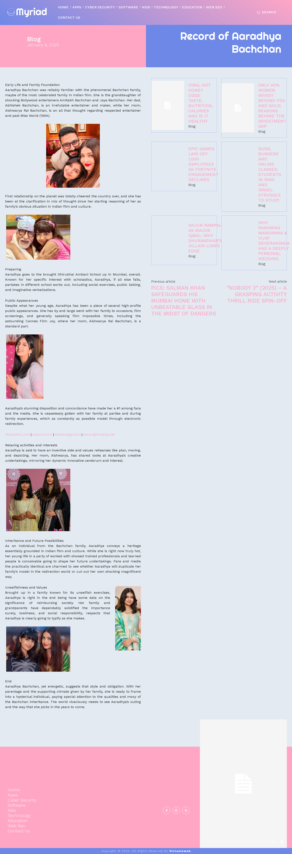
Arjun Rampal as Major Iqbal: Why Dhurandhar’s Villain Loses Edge (205, 238)
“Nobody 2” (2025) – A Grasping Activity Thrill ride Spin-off (257, 294)
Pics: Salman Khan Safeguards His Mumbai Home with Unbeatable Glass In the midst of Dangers (183, 301)
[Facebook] (166, 810)
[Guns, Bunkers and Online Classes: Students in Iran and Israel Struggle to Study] (237, 176)
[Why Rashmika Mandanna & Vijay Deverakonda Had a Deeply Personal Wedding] (237, 242)
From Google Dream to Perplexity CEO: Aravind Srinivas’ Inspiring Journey (243, 779)
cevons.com (42, 434)
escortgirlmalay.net (99, 434)
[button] (265, 12)
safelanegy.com (67, 434)
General (242, 796)
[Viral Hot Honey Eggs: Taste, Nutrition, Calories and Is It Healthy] (167, 105)
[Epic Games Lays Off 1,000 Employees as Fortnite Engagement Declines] (167, 166)
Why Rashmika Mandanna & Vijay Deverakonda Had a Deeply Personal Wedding (273, 240)
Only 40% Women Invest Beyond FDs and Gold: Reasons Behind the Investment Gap (272, 105)
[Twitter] (186, 810)
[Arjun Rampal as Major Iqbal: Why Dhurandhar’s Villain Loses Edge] (167, 240)
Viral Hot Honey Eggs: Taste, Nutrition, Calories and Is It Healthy (200, 103)
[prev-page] (276, 843)
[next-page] (283, 843)
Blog (34, 39)
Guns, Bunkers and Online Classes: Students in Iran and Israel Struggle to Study (269, 174)
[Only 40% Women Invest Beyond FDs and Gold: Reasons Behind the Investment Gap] (237, 107)
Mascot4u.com (17, 434)
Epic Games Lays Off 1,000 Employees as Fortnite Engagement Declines (203, 164)
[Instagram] (176, 810)
